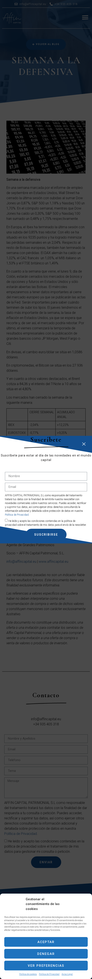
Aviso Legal (67, 974)
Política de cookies (28, 974)
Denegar (46, 954)
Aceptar (46, 942)
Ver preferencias (46, 966)
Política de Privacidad (49, 974)
